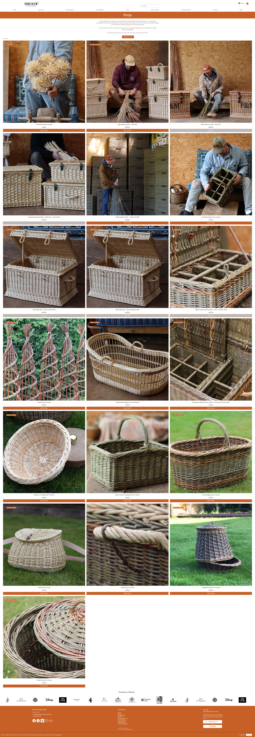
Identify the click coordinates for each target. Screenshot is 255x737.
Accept (249, 735)
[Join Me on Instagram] (38, 720)
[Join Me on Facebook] (34, 720)
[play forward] (251, 700)
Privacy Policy (58, 735)
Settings (242, 735)
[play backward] (3, 700)
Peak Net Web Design (127, 729)
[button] (247, 3)
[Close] (253, 735)
